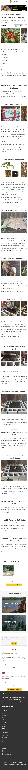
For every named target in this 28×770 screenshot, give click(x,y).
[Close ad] (26, 6)
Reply (14, 667)
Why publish (5, 735)
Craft (3, 720)
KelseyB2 (5, 20)
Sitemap (4, 742)
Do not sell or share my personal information (14, 764)
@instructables (8, 751)
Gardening (16, 20)
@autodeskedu (7, 754)
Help (3, 740)
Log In (14, 643)
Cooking (4, 722)
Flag (5, 664)
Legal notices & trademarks (10, 767)
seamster (7, 673)
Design (3, 717)
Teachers (4, 728)
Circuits (4, 713)
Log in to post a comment (14, 689)
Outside (4, 726)
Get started (4, 737)
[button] (2, 2)
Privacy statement (7, 762)
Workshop (4, 715)
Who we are (5, 744)
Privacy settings (17, 762)
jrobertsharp (8, 653)
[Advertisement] (14, 8)
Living (10, 20)
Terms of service (18, 760)
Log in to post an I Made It (14, 585)
